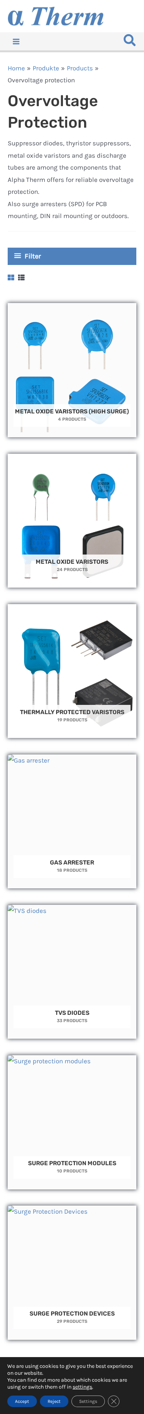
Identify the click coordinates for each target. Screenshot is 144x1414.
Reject (54, 1401)
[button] (130, 42)
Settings (88, 1401)
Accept (22, 1401)
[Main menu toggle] (16, 41)
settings (82, 1387)
